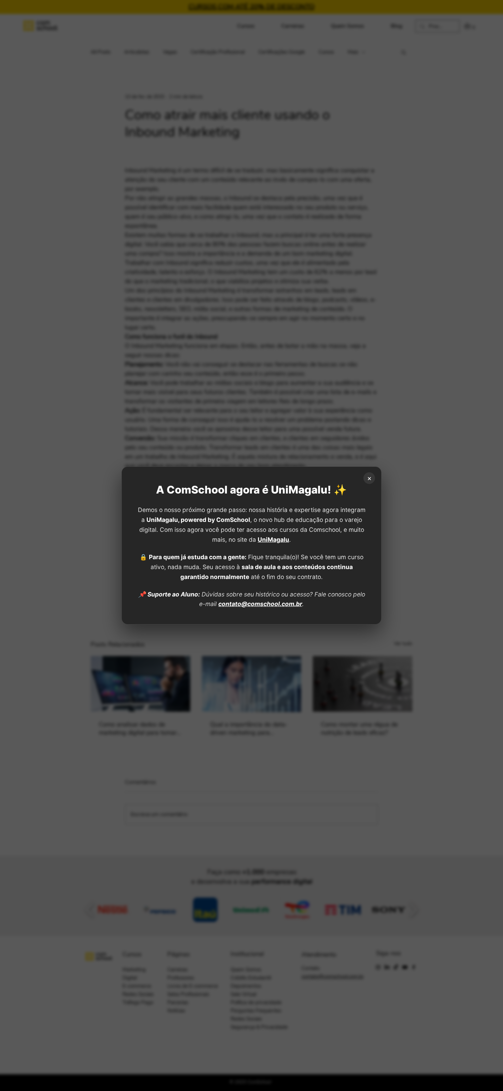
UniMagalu (273, 539)
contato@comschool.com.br (260, 603)
